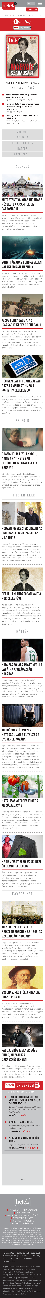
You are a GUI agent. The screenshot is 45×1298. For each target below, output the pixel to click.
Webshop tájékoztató (22, 1223)
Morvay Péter (14, 1131)
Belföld (24, 1115)
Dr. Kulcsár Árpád (16, 1148)
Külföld (26, 1131)
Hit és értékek (32, 1148)
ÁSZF (30, 1218)
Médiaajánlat (29, 1210)
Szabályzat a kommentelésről (23, 1215)
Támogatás (32, 9)
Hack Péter (13, 1115)
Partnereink (19, 1218)
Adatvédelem (23, 1213)
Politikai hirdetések (23, 1221)
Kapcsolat (14, 1210)
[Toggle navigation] (40, 4)
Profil (31, 4)
